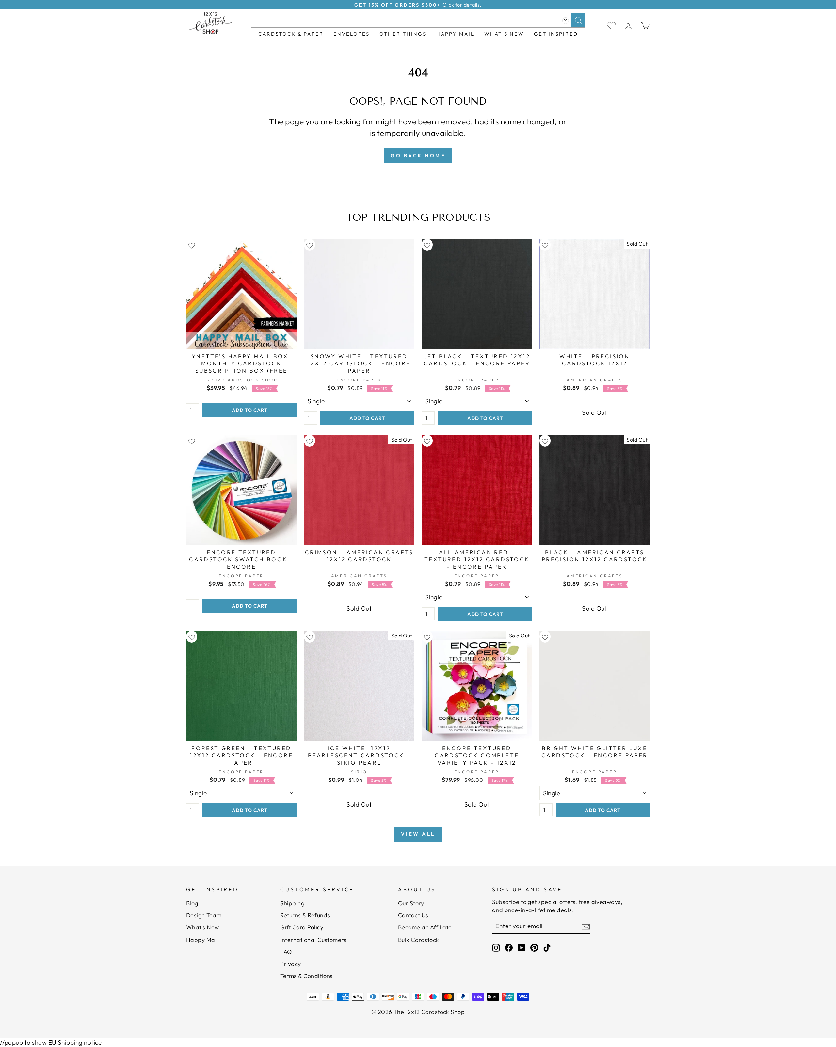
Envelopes (351, 34)
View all (418, 834)
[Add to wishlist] (191, 245)
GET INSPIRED (556, 34)
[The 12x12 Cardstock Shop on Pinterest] (534, 947)
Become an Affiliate (425, 927)
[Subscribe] (586, 926)
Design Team (203, 915)
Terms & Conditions (306, 976)
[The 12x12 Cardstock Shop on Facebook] (509, 947)
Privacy (290, 964)
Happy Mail (202, 939)
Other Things (402, 34)
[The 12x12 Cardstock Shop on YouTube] (521, 947)
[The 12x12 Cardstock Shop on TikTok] (547, 947)
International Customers (313, 939)
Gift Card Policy (301, 927)
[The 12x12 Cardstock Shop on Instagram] (496, 947)
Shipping (292, 903)
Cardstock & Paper (291, 34)
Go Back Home (418, 156)
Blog (192, 903)
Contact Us (413, 915)
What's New (504, 34)
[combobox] (418, 20)
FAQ (286, 952)
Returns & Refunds (305, 915)
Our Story (411, 903)
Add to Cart (249, 410)
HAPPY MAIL (455, 34)
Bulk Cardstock (418, 939)
